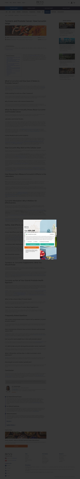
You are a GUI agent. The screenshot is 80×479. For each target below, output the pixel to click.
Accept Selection (33, 244)
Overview (52, 234)
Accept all (47, 244)
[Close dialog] (55, 220)
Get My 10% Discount (32, 247)
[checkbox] (29, 241)
